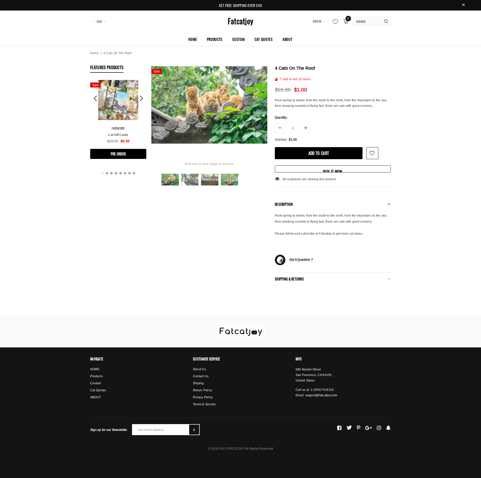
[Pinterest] (358, 427)
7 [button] (129, 173)
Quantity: (281, 117)
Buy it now (332, 170)
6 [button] (125, 173)
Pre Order (118, 153)
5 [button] (120, 173)
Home (94, 53)
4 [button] (116, 173)
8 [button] (134, 173)
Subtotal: (281, 139)
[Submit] (194, 430)
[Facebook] (339, 427)
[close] (463, 5)
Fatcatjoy (240, 21)
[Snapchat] (388, 427)
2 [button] (107, 173)
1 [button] (102, 173)
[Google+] (368, 427)
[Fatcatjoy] (240, 331)
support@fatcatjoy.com (321, 395)
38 (284, 179)
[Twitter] (349, 427)
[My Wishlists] (333, 21)
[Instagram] (379, 427)
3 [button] (111, 173)
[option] (118, 119)
